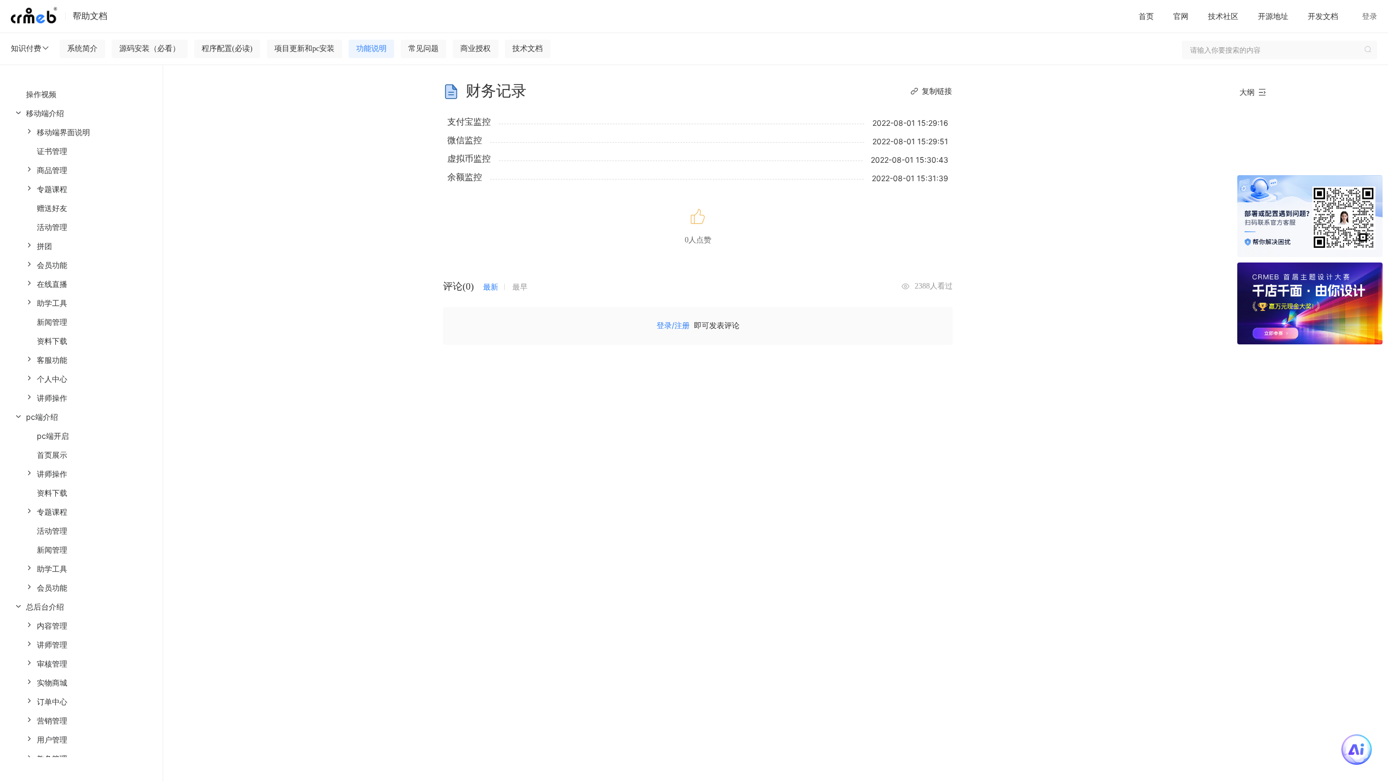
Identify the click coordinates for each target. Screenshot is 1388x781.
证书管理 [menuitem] (52, 151)
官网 (1180, 16)
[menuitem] (81, 255)
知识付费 (26, 48)
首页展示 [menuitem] (52, 454)
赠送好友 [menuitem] (52, 208)
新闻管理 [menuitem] (52, 322)
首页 (1146, 16)
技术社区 (1223, 16)
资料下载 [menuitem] (52, 340)
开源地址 (1273, 16)
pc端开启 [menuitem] (53, 435)
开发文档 (1323, 16)
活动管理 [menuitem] (52, 227)
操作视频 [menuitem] (41, 94)
